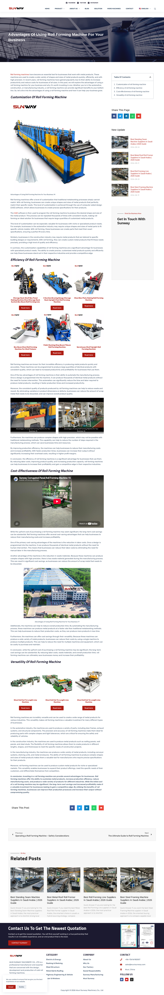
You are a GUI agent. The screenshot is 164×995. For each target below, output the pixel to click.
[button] (72, 807)
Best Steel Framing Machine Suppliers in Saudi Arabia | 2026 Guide (142, 189)
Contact (129, 9)
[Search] (155, 9)
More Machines (114, 9)
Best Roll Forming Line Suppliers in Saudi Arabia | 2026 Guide (141, 173)
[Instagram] (131, 979)
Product (58, 9)
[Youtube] (126, 979)
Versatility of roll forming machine (129, 95)
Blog (87, 9)
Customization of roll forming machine (131, 84)
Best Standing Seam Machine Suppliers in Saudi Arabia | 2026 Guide (141, 141)
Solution (98, 9)
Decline (21, 987)
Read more (25, 308)
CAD (16, 213)
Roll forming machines (19, 74)
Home (47, 9)
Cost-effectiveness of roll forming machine (132, 91)
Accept (10, 987)
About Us (74, 9)
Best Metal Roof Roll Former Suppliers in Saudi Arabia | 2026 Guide (142, 157)
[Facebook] (121, 979)
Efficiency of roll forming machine (129, 88)
